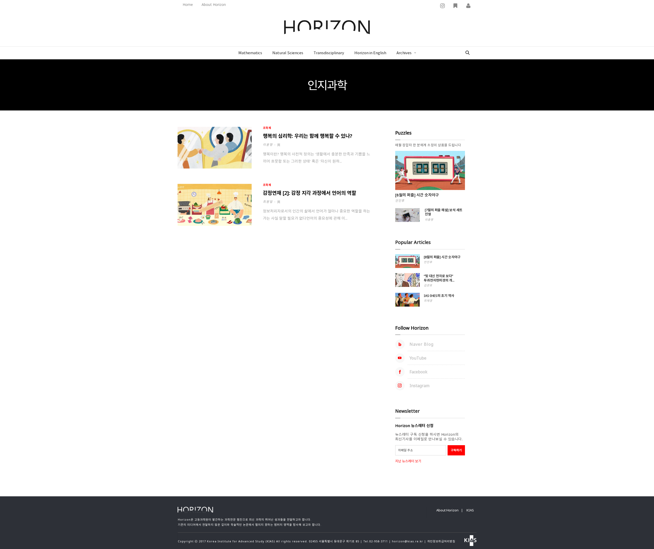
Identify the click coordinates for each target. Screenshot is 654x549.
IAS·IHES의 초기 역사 (439, 295)
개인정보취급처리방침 (441, 541)
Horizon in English (370, 53)
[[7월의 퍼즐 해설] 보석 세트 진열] (407, 215)
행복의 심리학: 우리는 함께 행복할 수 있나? (307, 135)
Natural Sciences (287, 53)
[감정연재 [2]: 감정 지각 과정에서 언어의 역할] (215, 205)
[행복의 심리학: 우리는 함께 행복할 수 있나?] (215, 148)
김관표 (428, 285)
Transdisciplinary (328, 53)
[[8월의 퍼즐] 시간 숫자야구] (430, 170)
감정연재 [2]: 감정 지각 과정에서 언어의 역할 (309, 192)
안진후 (399, 200)
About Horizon (214, 4)
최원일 (268, 201)
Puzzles (403, 133)
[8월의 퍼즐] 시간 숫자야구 (417, 194)
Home (188, 4)
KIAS (470, 510)
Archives (404, 53)
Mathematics (250, 53)
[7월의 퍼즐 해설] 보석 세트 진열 (443, 212)
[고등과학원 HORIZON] (327, 27)
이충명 (429, 219)
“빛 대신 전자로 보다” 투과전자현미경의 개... (439, 278)
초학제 (267, 128)
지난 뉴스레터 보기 (408, 461)
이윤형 (268, 144)
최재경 (428, 300)
